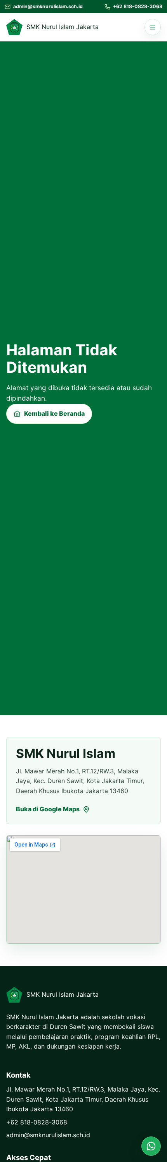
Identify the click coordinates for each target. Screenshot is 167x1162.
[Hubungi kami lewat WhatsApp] (151, 1146)
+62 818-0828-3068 (36, 1122)
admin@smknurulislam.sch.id (48, 1135)
